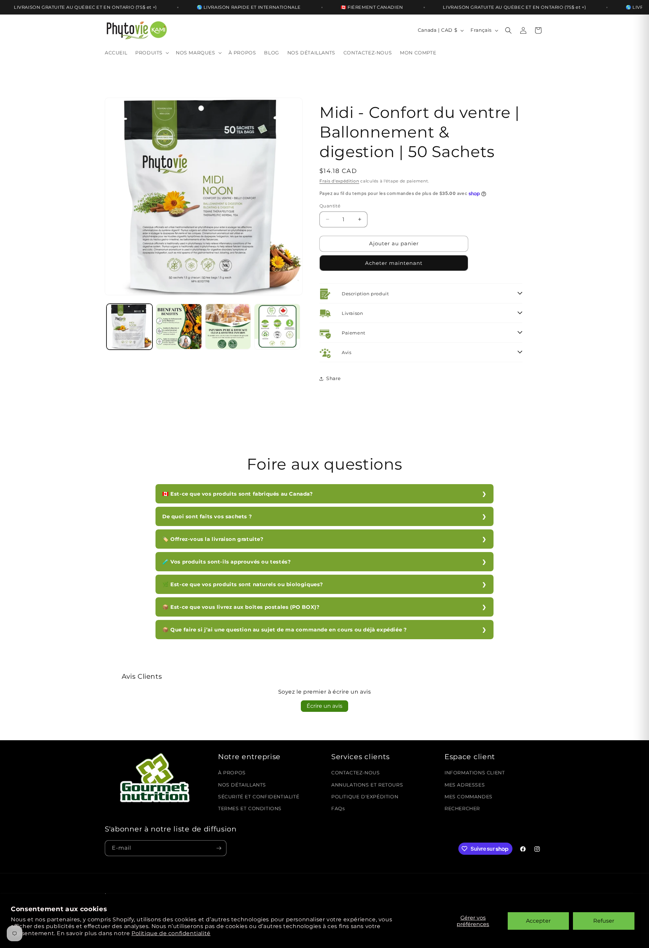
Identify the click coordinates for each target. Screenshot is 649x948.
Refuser (603, 921)
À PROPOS (232, 773)
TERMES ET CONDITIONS (250, 808)
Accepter (538, 921)
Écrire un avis (324, 706)
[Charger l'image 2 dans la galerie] (179, 327)
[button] (151, 53)
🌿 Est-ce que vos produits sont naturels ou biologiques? (242, 584)
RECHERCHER (462, 808)
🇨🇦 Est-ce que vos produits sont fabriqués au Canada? (237, 494)
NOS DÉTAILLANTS (242, 785)
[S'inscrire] (218, 848)
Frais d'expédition (339, 180)
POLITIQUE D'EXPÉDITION (364, 797)
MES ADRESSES (464, 785)
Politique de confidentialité (171, 933)
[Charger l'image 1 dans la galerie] (129, 327)
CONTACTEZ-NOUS (355, 773)
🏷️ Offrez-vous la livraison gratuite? (213, 539)
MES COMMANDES (468, 797)
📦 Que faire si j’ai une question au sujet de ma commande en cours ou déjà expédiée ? (284, 629)
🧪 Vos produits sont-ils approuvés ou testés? (226, 561)
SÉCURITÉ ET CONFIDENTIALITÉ (258, 797)
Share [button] (333, 378)
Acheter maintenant (394, 263)
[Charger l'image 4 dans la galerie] (277, 327)
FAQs (338, 808)
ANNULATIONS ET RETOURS (367, 785)
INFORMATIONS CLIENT (474, 773)
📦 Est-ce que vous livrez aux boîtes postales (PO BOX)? (240, 607)
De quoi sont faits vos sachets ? (207, 516)
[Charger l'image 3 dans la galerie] (228, 327)
